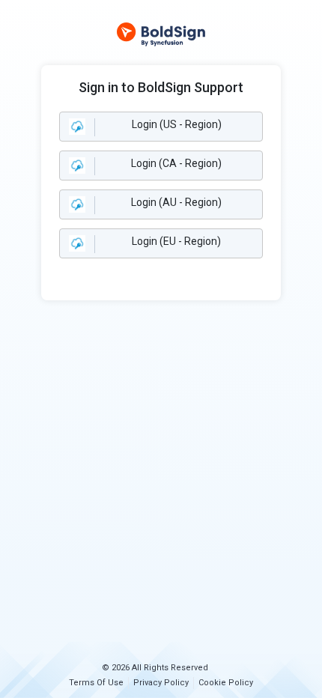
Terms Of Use (96, 683)
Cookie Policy (225, 683)
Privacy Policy (161, 683)
